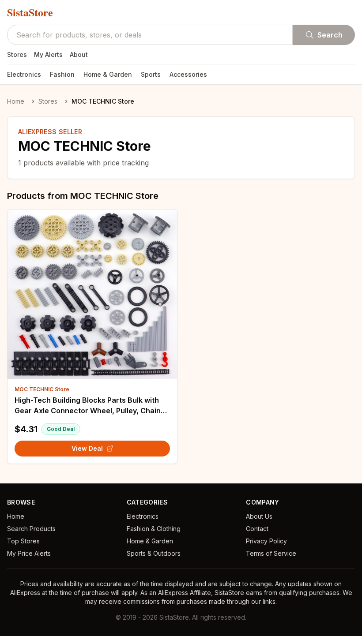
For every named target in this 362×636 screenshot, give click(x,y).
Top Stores (23, 541)
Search (330, 34)
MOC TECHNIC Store (42, 389)
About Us (259, 516)
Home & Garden (107, 74)
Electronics (24, 74)
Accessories (188, 74)
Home (15, 101)
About (79, 54)
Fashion (62, 74)
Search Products (31, 528)
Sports (151, 74)
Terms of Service (271, 553)
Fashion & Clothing (154, 528)
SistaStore (30, 12)
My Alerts (48, 54)
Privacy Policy (266, 541)
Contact (257, 528)
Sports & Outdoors (154, 553)
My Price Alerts (29, 553)
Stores (17, 54)
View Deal (87, 448)
